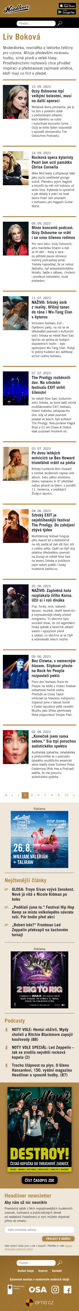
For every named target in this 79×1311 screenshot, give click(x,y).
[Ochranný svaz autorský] (38, 1289)
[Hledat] (59, 23)
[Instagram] (55, 1289)
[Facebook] (67, 1289)
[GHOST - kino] (39, 979)
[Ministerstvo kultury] (16, 1289)
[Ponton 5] (39, 839)
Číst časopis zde (39, 1181)
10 (66, 795)
